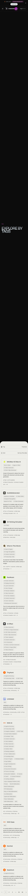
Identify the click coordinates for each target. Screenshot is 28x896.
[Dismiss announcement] (26, 3)
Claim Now (14, 4)
